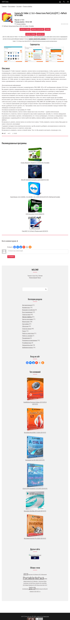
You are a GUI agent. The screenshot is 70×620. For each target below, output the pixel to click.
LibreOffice (44, 583)
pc (39, 591)
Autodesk (32, 591)
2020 (35, 591)
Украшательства (27, 345)
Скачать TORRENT (30, 34)
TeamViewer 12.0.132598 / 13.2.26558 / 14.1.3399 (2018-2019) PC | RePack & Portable (35, 197)
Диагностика (26, 314)
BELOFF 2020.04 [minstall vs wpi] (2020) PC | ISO (35, 180)
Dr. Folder (25, 26)
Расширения (26, 338)
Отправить (11, 256)
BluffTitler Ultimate (34, 583)
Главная (4, 6)
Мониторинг (26, 321)
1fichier (48, 29)
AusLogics (30, 574)
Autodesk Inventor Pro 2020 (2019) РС (35, 538)
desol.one (46, 616)
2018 (25, 574)
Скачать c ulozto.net (38, 29)
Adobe (45, 578)
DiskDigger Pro (26, 583)
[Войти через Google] (27, 247)
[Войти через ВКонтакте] (17, 247)
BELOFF (46, 589)
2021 (38, 591)
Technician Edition (42, 581)
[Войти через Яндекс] (24, 247)
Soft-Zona (5, 2)
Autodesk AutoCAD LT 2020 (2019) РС (35, 432)
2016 (40, 583)
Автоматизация (27, 305)
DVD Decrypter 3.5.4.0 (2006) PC (35, 214)
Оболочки (25, 326)
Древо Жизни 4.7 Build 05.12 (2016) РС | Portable (35, 162)
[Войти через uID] (14, 247)
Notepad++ (35, 581)
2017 (46, 585)
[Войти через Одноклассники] (30, 247)
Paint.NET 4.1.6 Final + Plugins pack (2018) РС (35, 231)
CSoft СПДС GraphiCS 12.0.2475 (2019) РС (35, 488)
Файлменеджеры (27, 347)
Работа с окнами (27, 335)
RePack (6, 26)
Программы (11, 6)
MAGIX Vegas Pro (40, 589)
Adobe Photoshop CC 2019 (31, 585)
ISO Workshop (25, 589)
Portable (31, 26)
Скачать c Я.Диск (25, 29)
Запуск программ (27, 319)
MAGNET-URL (40, 34)
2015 (24, 585)
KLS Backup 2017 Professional (40, 574)
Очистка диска (26, 328)
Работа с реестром (28, 333)
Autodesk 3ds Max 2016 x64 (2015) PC (35, 511)
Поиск (24, 331)
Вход (39, 277)
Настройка (25, 324)
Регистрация (33, 277)
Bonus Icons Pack (14, 26)
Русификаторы (26, 343)
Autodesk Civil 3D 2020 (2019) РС (35, 460)
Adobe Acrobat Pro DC (28, 581)
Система (19, 6)
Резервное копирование (29, 340)
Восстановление (27, 312)
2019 (20, 26)
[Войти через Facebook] (20, 247)
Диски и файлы (27, 6)
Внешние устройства (28, 310)
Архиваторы (26, 307)
